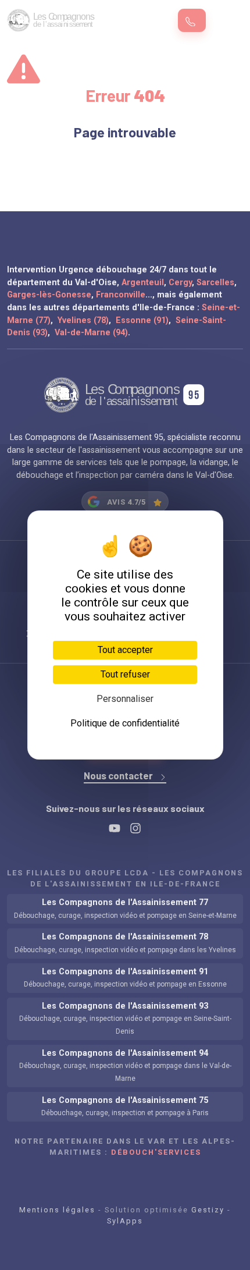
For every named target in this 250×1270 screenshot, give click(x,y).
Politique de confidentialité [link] (125, 723)
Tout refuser (125, 674)
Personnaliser (125, 698)
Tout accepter (125, 649)
